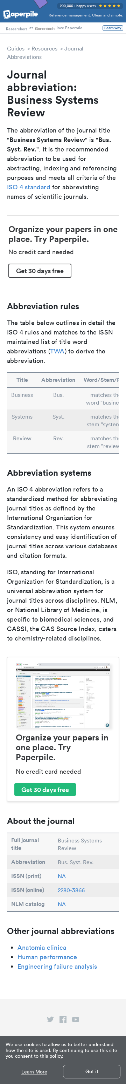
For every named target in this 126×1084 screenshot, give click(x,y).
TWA (57, 351)
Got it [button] (91, 1071)
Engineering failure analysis (57, 966)
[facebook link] (63, 1020)
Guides (15, 48)
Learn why (112, 28)
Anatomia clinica (42, 947)
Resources (44, 48)
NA (62, 876)
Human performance (47, 957)
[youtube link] (75, 1020)
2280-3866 (71, 890)
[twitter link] (50, 1020)
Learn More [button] (34, 1072)
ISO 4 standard (28, 187)
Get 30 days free (40, 270)
